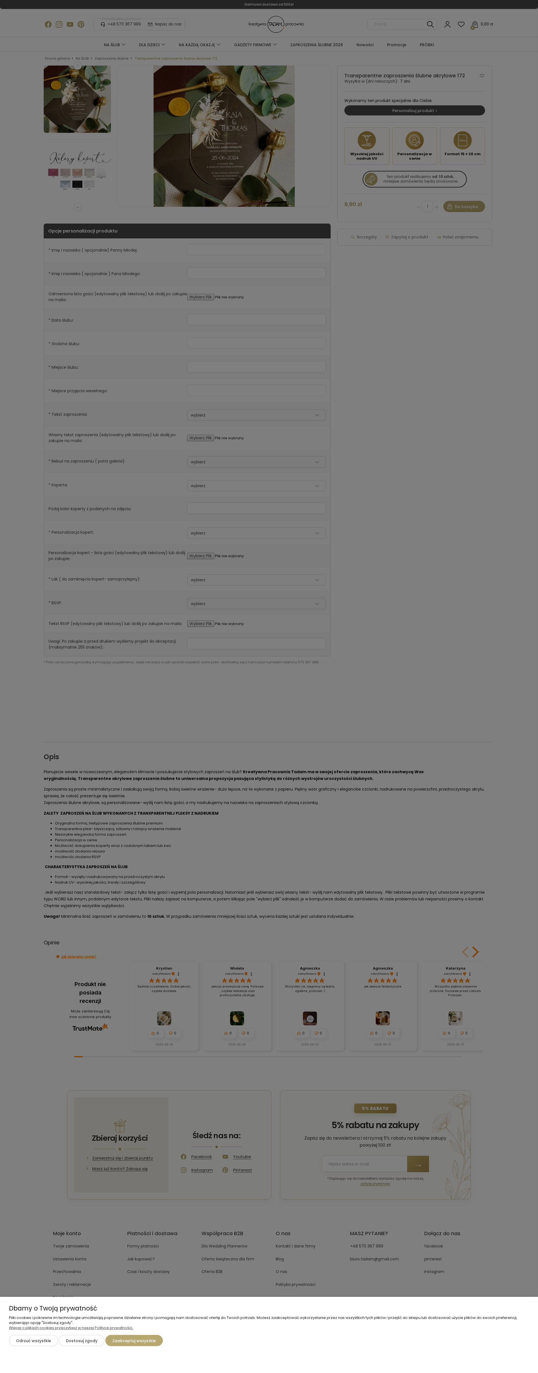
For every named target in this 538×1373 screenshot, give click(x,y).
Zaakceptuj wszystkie (134, 1341)
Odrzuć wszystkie (33, 1341)
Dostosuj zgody (82, 1341)
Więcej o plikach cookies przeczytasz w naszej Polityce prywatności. (71, 1327)
